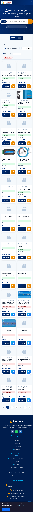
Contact (17, 461)
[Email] (20, 431)
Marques (17, 449)
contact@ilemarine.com (18, 493)
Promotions (17, 446)
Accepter (6, 509)
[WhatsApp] (16, 431)
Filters (17, 38)
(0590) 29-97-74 (17, 490)
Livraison (17, 464)
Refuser (14, 509)
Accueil (17, 440)
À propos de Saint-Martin (17, 458)
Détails (7, 86)
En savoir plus (22, 505)
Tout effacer (8, 57)
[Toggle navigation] (29, 2)
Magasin (17, 443)
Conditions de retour (17, 467)
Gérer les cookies (17, 476)
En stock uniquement (12, 48)
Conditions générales (17, 470)
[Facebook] (12, 431)
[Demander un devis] (13, 314)
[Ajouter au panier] (13, 86)
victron (17, 54)
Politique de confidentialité (17, 473)
